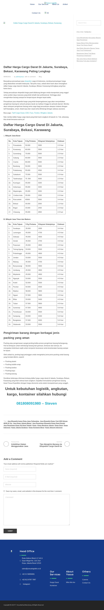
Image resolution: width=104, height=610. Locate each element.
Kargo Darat (59, 425)
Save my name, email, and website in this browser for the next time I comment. (34, 491)
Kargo (34, 425)
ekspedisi (28, 81)
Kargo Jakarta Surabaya (19, 427)
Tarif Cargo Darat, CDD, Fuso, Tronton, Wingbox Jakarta (32, 113)
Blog (40, 76)
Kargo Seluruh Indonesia (53, 427)
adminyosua (20, 76)
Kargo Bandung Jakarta (45, 425)
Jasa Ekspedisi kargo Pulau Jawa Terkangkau (23, 421)
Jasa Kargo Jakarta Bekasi (22, 423)
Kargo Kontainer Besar (36, 427)
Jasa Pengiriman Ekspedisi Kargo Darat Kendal (48, 423)
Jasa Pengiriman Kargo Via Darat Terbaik (18, 425)
